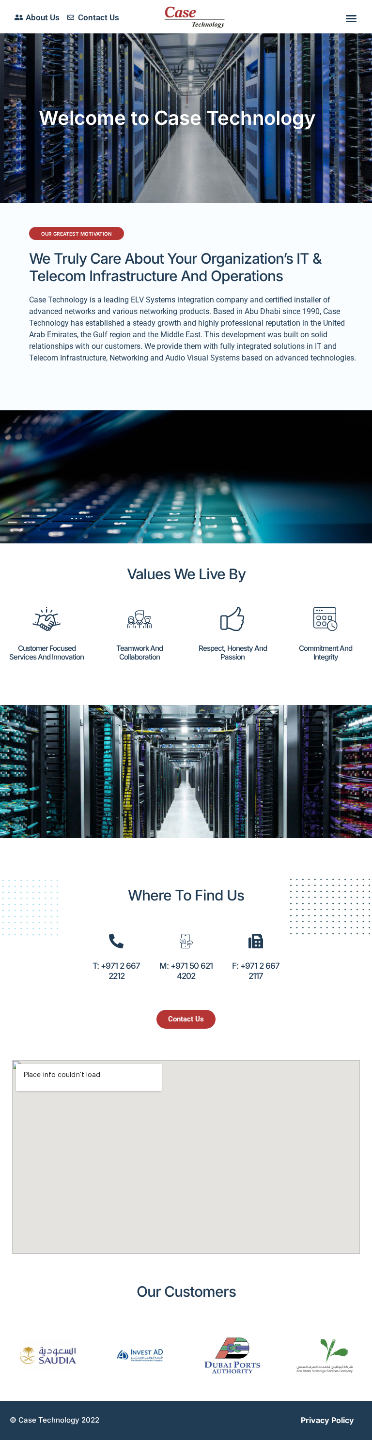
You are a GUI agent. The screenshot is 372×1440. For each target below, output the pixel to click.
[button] (351, 18)
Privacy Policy (327, 1420)
